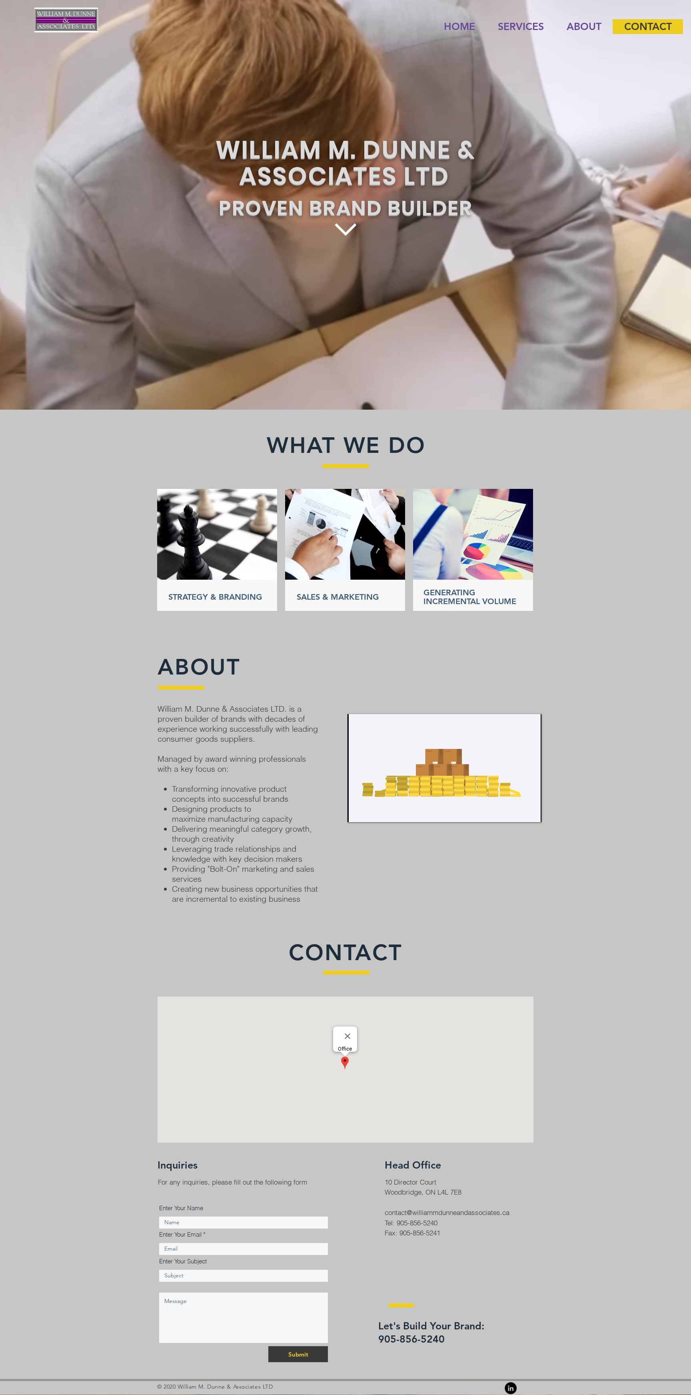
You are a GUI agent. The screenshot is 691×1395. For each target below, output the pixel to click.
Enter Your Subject (183, 1261)
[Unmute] (371, 811)
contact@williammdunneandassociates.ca (447, 1212)
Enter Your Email (180, 1234)
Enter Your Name (181, 1208)
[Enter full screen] (530, 811)
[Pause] (358, 811)
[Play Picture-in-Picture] (517, 811)
